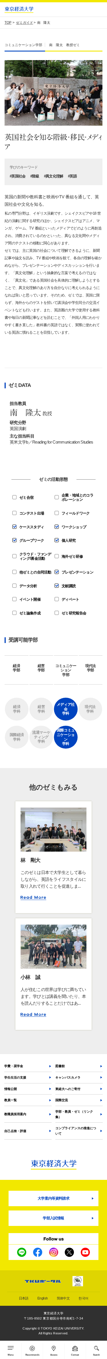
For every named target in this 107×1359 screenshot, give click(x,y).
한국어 (83, 1298)
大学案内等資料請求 (53, 1198)
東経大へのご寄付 (67, 1089)
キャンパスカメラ (67, 1077)
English (42, 1298)
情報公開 (10, 1089)
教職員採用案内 (15, 1114)
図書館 (60, 1066)
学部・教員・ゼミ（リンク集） (74, 1114)
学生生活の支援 (15, 1077)
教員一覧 (10, 1100)
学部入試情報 (53, 1218)
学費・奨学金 (13, 1066)
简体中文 (63, 1298)
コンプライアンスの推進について (75, 1130)
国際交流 (61, 1100)
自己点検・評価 (15, 1131)
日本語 (24, 1298)
